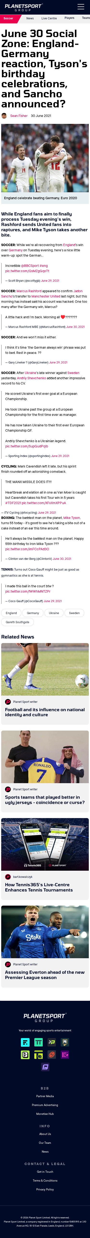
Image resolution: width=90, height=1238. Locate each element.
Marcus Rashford (29, 291)
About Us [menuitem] (45, 1134)
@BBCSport (30, 266)
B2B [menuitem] (45, 1088)
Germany (16, 250)
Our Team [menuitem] (45, 1142)
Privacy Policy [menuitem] (45, 1189)
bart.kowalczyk (22, 877)
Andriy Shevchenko (31, 378)
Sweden (73, 373)
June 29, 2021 (50, 280)
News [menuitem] (45, 1151)
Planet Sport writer (25, 702)
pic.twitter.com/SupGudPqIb (26, 446)
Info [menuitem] (45, 1126)
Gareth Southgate (17, 622)
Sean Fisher (19, 116)
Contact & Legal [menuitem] (45, 1164)
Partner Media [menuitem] (45, 1096)
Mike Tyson (71, 518)
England (69, 245)
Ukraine (30, 373)
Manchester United (45, 296)
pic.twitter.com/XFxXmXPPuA (44, 503)
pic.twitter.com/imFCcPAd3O (27, 549)
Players (69, 18)
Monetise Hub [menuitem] (45, 1114)
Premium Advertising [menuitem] (45, 1105)
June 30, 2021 (75, 327)
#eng (44, 266)
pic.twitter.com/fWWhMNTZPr (27, 591)
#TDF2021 (13, 503)
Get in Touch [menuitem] (45, 1171)
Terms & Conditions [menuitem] (45, 1180)
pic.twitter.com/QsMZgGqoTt (27, 271)
